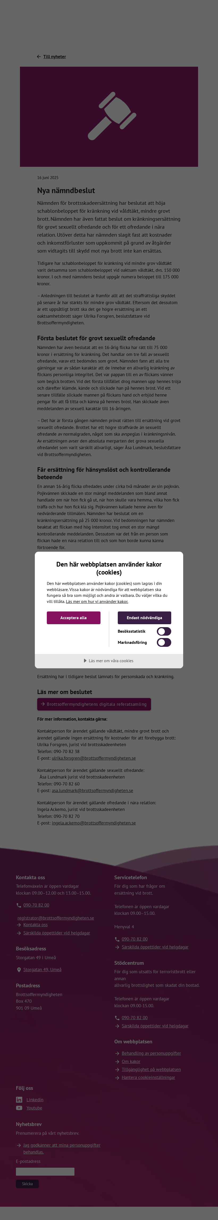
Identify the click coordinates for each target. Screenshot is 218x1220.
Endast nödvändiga (144, 617)
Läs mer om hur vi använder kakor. (97, 601)
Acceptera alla (73, 617)
